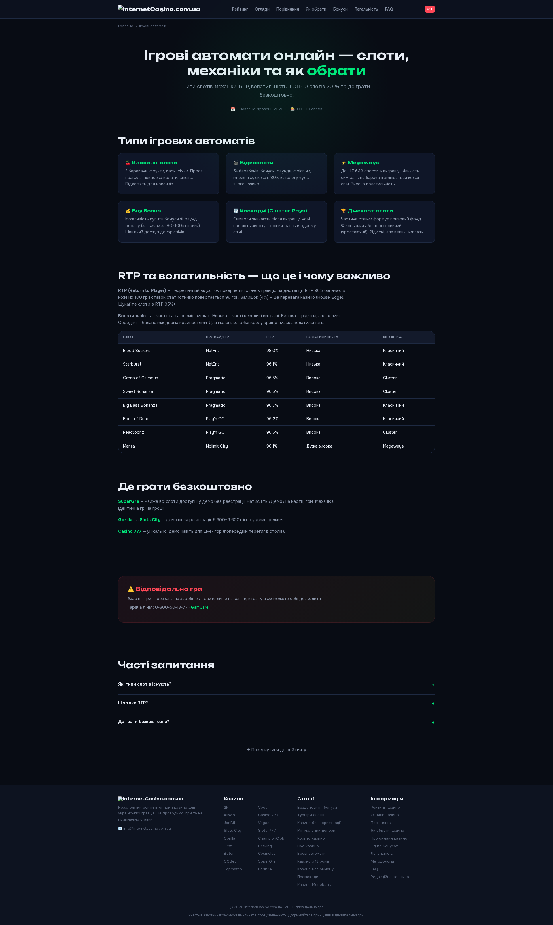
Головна (125, 26)
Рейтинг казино (385, 807)
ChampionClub (271, 838)
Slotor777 (267, 830)
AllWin (229, 814)
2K (226, 807)
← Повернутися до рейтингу (276, 750)
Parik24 (265, 869)
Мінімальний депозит (317, 830)
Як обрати (316, 9)
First (228, 846)
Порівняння (287, 9)
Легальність (366, 9)
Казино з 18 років (313, 861)
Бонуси (340, 9)
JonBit (229, 822)
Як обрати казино (387, 830)
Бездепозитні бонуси (317, 807)
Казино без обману (315, 869)
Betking (265, 846)
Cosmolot (266, 853)
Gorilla (125, 520)
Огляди (262, 9)
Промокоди (307, 876)
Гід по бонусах (384, 846)
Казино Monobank (314, 884)
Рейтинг (240, 9)
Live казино (308, 846)
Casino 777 (130, 531)
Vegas (263, 822)
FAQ (389, 9)
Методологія (382, 861)
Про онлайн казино (389, 838)
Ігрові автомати (311, 853)
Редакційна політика (390, 876)
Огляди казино (385, 814)
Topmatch (233, 869)
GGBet (230, 861)
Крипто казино (311, 838)
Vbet (262, 807)
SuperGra (128, 501)
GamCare (200, 607)
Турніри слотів (310, 814)
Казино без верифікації (319, 822)
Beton (229, 853)
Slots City (150, 520)
